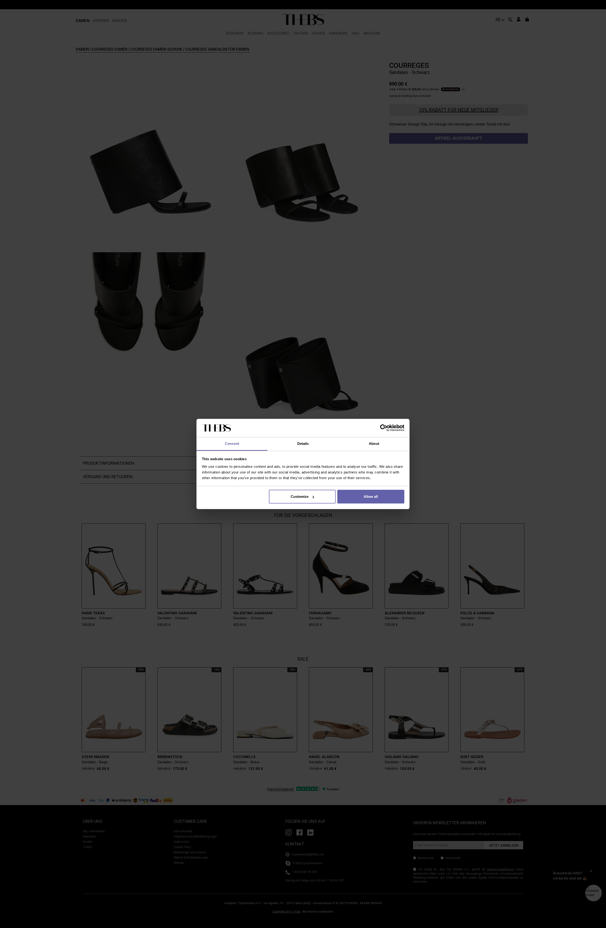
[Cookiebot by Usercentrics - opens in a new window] (383, 428)
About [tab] (374, 444)
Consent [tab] (232, 444)
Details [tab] (303, 444)
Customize (299, 496)
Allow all (371, 496)
